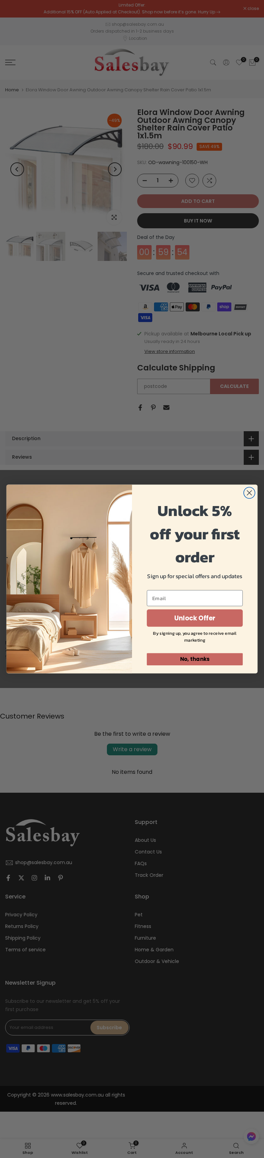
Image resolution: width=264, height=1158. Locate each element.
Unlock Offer (195, 618)
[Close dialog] (249, 492)
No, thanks (195, 659)
